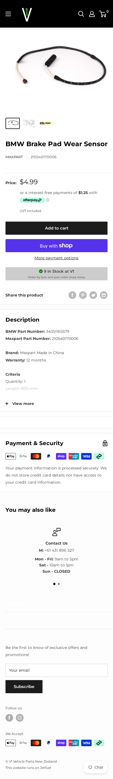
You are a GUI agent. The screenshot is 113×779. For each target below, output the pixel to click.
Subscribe (24, 686)
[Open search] (81, 14)
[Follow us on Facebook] (9, 718)
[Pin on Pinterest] (83, 295)
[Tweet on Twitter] (93, 295)
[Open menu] (8, 14)
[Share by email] (104, 295)
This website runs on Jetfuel (28, 768)
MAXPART (14, 157)
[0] (103, 14)
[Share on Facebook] (72, 295)
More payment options (56, 257)
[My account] (92, 14)
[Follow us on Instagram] (20, 718)
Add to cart (56, 228)
